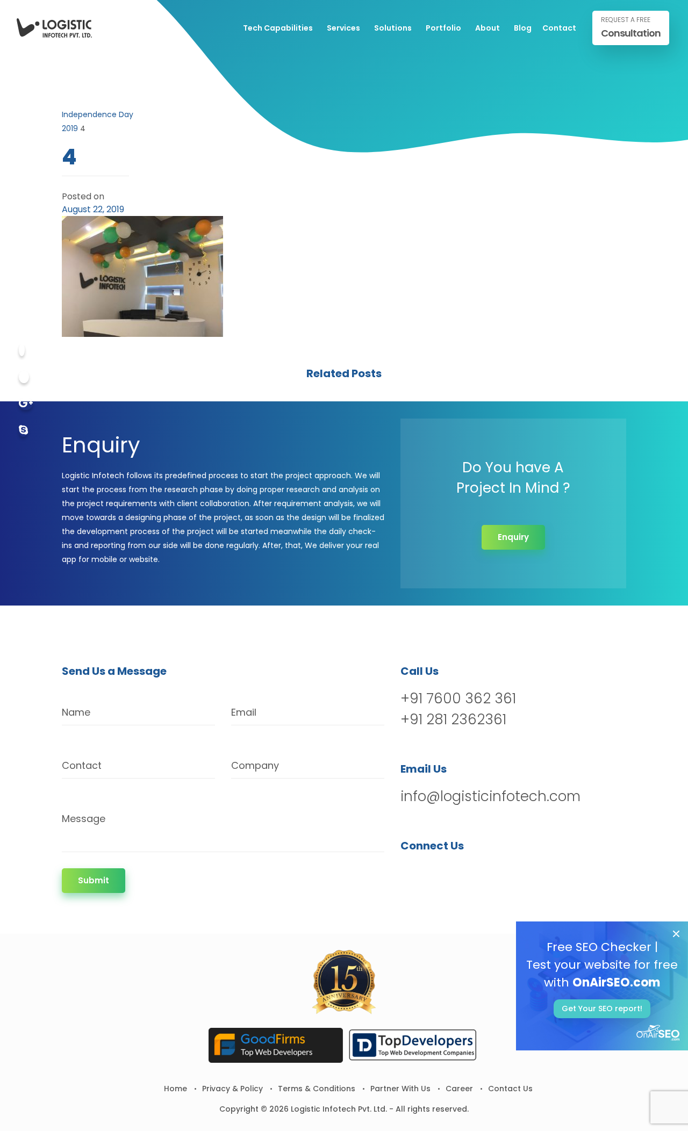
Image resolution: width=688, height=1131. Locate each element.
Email (243, 712)
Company (255, 765)
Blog (523, 28)
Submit (93, 880)
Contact (559, 28)
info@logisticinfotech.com (490, 796)
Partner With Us (400, 1088)
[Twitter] (24, 377)
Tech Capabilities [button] (278, 28)
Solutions (393, 28)
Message (83, 818)
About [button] (487, 28)
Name (76, 712)
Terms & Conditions (316, 1088)
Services (343, 28)
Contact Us (510, 1088)
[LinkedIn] (465, 873)
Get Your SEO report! (602, 1008)
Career (459, 1088)
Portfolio (443, 28)
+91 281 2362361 (453, 719)
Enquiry (513, 537)
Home (175, 1088)
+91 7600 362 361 (458, 698)
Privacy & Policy (232, 1088)
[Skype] (23, 430)
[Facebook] (22, 350)
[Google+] (26, 404)
